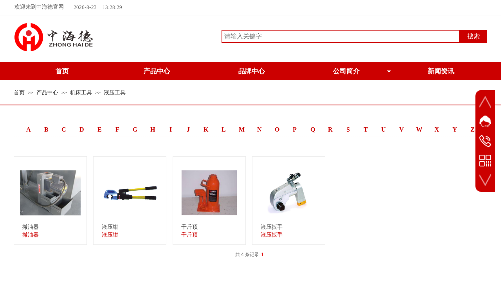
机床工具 (81, 93)
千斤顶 (189, 227)
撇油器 (30, 227)
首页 (19, 93)
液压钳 (110, 227)
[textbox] (341, 36)
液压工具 (115, 93)
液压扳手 (272, 227)
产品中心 (47, 93)
